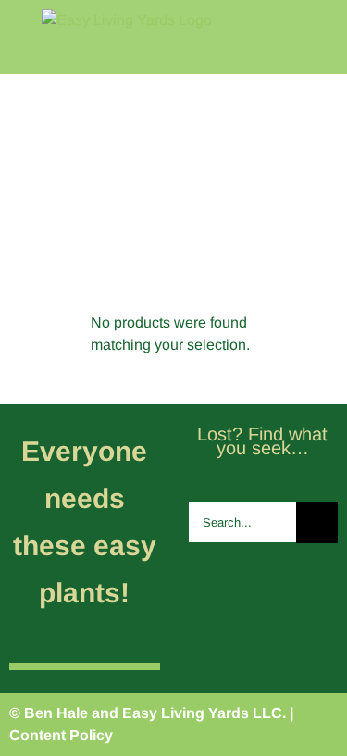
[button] (312, 236)
